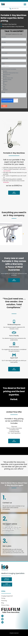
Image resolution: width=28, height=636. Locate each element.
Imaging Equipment (7, 596)
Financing (4, 600)
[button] (25, 4)
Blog (2, 603)
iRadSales (6, 182)
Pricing (3, 598)
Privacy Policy (5, 605)
